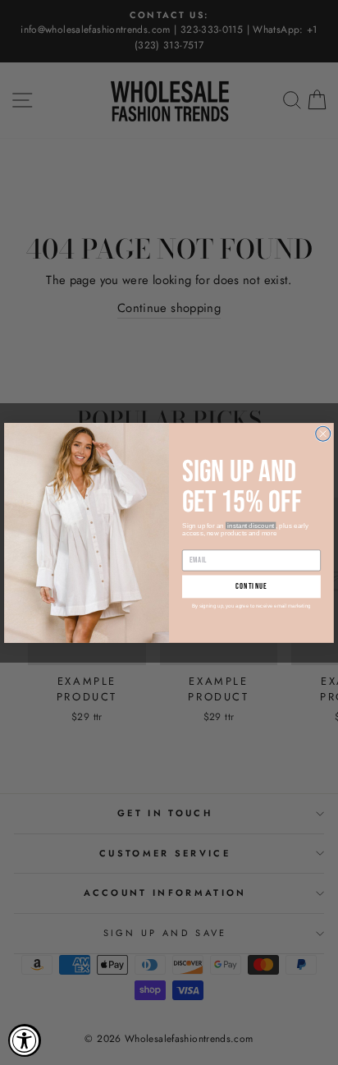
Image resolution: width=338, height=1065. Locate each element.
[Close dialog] (323, 433)
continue (251, 586)
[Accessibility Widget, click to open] (24, 1040)
